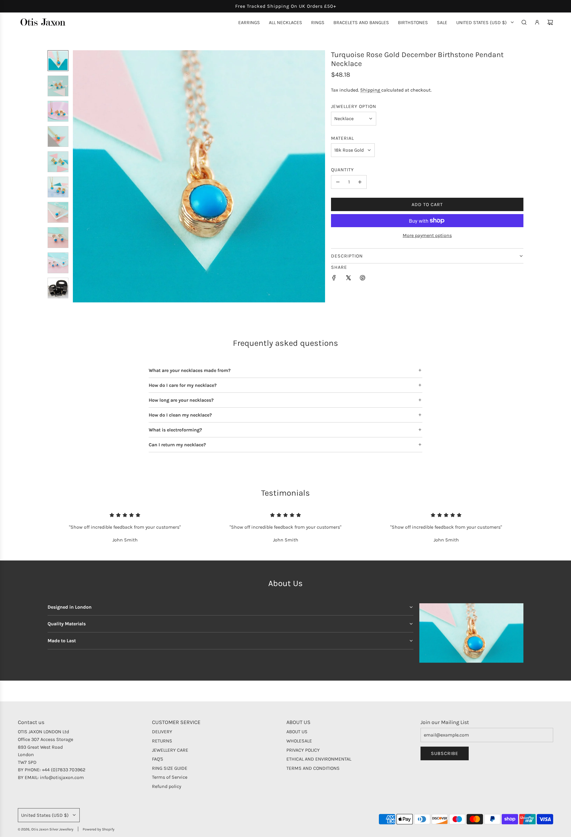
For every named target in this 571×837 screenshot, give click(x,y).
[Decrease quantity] (337, 182)
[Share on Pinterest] (362, 279)
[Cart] (550, 22)
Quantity (342, 169)
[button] (77, 176)
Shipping (370, 90)
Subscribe (444, 753)
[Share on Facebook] (334, 279)
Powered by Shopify (98, 829)
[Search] (524, 22)
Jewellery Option (353, 106)
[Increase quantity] (359, 182)
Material (342, 138)
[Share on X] (348, 279)
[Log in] (537, 22)
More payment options (427, 235)
